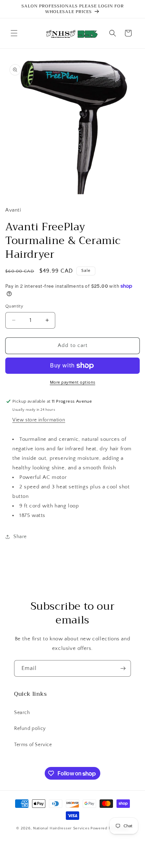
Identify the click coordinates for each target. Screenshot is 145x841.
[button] (14, 33)
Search (22, 712)
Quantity (14, 306)
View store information (38, 420)
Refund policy (30, 728)
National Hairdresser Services (61, 828)
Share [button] (20, 537)
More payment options (72, 382)
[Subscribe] (123, 668)
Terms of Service (33, 745)
